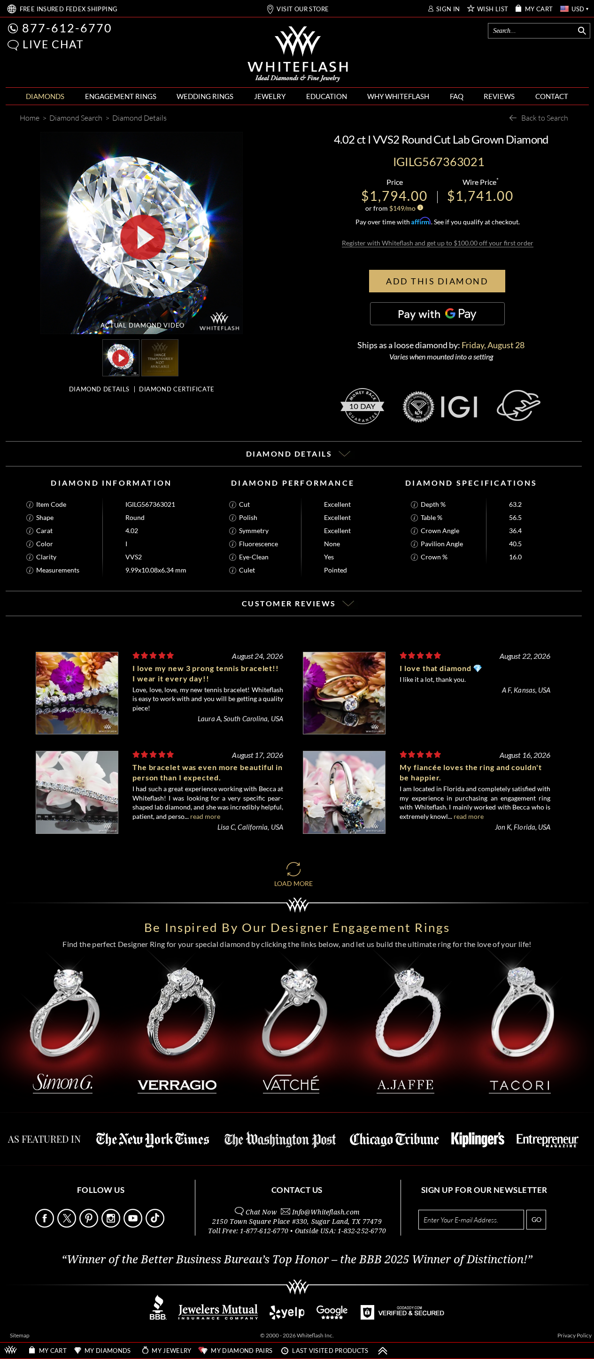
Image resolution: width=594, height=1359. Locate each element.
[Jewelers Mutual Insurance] (218, 1317)
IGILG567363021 (150, 504)
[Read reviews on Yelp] (287, 1317)
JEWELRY (269, 96)
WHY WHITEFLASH (398, 96)
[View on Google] (332, 1317)
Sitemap (20, 1335)
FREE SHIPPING (69, 9)
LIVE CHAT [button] (53, 44)
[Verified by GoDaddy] (402, 1317)
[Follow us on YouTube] (133, 1225)
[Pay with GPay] (437, 313)
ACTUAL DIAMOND (142, 325)
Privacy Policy (574, 1335)
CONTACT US (297, 1190)
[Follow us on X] (67, 1225)
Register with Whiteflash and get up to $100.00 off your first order (437, 243)
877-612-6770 (67, 28)
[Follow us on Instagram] (111, 1225)
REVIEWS (499, 96)
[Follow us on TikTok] (156, 1225)
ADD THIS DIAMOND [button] (437, 281)
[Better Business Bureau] (158, 1317)
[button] (13, 45)
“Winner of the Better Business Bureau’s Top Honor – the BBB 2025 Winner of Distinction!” (297, 1259)
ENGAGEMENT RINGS (120, 96)
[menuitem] (45, 96)
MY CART (539, 9)
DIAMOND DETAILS (99, 389)
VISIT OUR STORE (303, 9)
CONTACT (551, 96)
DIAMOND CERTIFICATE (177, 389)
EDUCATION (326, 96)
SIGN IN (448, 9)
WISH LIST (493, 9)
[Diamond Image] (162, 357)
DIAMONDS (45, 96)
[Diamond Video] (120, 357)
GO (536, 1219)
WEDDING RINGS (205, 96)
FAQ (456, 96)
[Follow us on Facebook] (45, 1225)
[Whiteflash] (297, 54)
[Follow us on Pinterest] (89, 1225)
